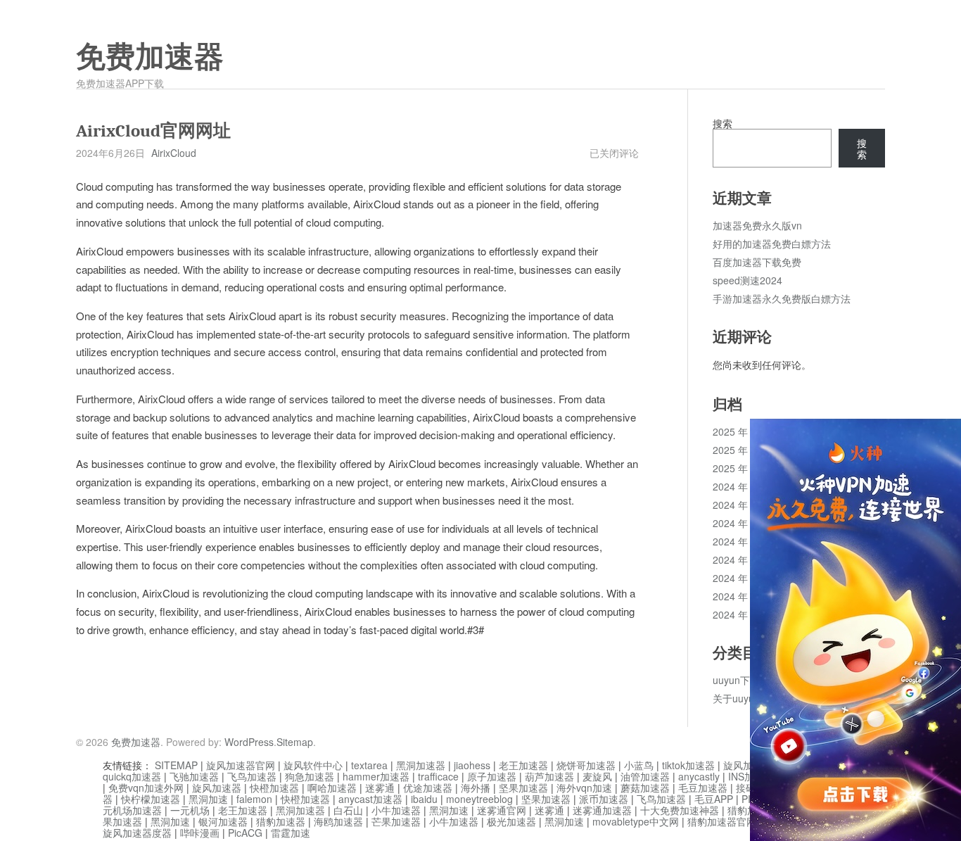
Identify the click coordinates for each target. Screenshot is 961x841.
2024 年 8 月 (741, 559)
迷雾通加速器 (602, 810)
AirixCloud (173, 153)
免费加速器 (150, 57)
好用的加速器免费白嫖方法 (772, 243)
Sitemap (294, 742)
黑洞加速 (208, 799)
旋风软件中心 (313, 765)
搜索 (722, 123)
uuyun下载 (736, 680)
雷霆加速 (290, 833)
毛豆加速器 (702, 787)
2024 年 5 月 (741, 614)
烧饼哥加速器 (586, 765)
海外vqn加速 (584, 787)
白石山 (348, 810)
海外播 (475, 787)
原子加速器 (491, 776)
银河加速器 (223, 821)
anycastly (699, 776)
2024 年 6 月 (741, 596)
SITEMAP (176, 765)
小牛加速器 (396, 810)
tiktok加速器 (688, 765)
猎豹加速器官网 (721, 821)
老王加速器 (523, 765)
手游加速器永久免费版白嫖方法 (782, 298)
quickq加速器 (132, 776)
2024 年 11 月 (744, 505)
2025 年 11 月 (744, 431)
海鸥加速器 (338, 821)
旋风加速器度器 (137, 833)
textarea (369, 765)
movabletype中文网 (635, 821)
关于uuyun (736, 698)
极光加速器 (511, 821)
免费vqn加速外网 (146, 787)
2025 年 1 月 (741, 468)
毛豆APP (713, 799)
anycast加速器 (370, 799)
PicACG (245, 833)
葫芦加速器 (549, 776)
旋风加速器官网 (240, 765)
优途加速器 (427, 787)
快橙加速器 (274, 787)
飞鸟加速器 (251, 776)
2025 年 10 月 (744, 450)
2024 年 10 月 (744, 523)
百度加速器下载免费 (757, 262)
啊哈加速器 (332, 787)
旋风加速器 (216, 787)
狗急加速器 (309, 776)
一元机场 (190, 810)
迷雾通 (380, 787)
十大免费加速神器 (679, 810)
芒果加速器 (396, 821)
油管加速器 (645, 776)
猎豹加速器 (280, 821)
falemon (254, 799)
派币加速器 (603, 799)
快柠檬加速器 (150, 799)
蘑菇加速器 (645, 787)
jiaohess (472, 765)
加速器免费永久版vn (757, 225)
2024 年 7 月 (741, 578)
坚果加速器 (523, 787)
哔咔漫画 (199, 833)
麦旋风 (597, 776)
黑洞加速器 (420, 765)
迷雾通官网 (501, 810)
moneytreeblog (479, 799)
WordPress (249, 742)
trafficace (438, 776)
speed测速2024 (747, 280)
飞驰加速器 (194, 776)
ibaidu (424, 799)
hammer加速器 (376, 776)
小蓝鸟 (639, 765)
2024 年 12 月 (744, 486)
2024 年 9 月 (741, 541)
